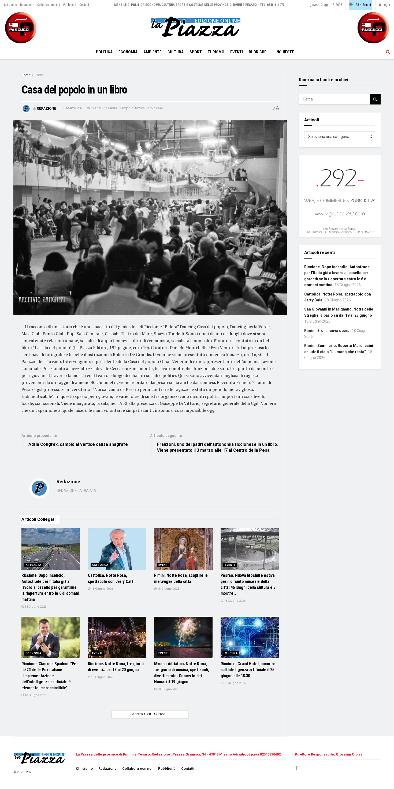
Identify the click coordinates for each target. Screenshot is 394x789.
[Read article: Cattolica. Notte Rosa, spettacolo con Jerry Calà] (117, 549)
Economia (127, 52)
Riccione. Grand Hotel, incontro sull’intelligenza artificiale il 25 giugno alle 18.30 (248, 669)
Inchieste (285, 52)
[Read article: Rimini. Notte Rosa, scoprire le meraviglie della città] (183, 549)
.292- (28, 772)
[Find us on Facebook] (296, 768)
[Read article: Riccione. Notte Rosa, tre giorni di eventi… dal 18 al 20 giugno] (117, 638)
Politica (104, 52)
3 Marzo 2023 (74, 108)
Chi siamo (10, 5)
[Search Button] (388, 52)
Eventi (236, 52)
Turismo (216, 52)
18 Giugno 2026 (35, 606)
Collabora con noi (48, 5)
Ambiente (152, 52)
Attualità (34, 564)
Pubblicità (69, 5)
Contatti (84, 5)
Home (25, 75)
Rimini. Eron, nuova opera (327, 330)
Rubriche (257, 52)
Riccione (109, 108)
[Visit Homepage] (197, 27)
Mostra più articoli (150, 714)
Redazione (27, 5)
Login (386, 5)
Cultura (176, 52)
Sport (195, 52)
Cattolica (100, 564)
